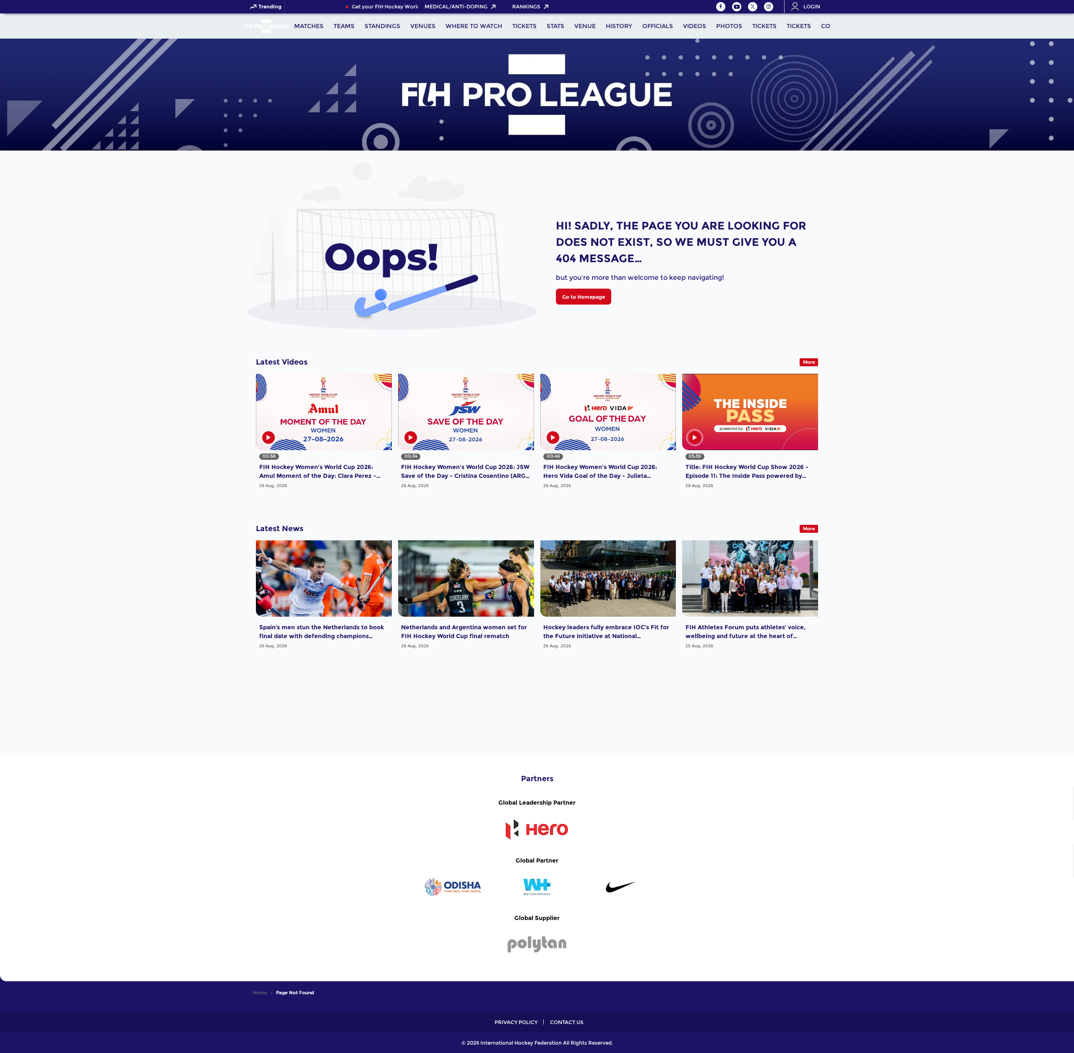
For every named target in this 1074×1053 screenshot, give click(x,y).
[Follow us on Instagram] (768, 6)
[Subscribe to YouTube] (736, 6)
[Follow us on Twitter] (752, 6)
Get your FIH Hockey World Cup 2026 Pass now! (392, 6)
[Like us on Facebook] (720, 6)
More (809, 362)
